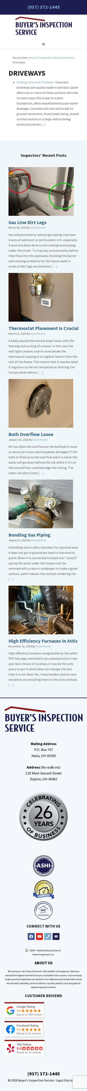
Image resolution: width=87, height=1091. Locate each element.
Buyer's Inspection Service (43, 27)
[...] (43, 124)
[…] (54, 266)
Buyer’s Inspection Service (36, 1080)
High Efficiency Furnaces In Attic (43, 641)
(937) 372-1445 (43, 7)
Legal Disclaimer (67, 1080)
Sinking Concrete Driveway (35, 82)
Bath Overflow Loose (30, 434)
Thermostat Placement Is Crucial (43, 328)
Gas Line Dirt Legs (27, 222)
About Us (44, 962)
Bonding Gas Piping (29, 535)
